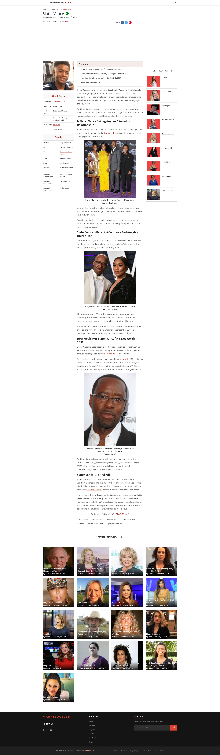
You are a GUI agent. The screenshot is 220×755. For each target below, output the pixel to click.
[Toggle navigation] (45, 3)
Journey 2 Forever (115, 524)
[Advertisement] (110, 43)
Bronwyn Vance (94, 490)
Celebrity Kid (97, 519)
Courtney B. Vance (129, 519)
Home (90, 721)
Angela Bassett (112, 519)
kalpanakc (65, 21)
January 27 (57, 102)
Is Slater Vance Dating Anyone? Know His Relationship (102, 69)
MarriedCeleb (56, 716)
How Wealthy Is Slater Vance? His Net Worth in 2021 (101, 78)
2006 (63, 102)
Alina (47, 574)
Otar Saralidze (109, 133)
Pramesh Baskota (85, 668)
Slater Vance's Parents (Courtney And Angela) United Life (103, 74)
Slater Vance (83, 519)
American (56, 125)
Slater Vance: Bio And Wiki (91, 82)
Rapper (81, 524)
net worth (124, 359)
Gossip (91, 734)
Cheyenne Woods (110, 354)
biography (54, 10)
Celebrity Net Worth (96, 524)
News (90, 742)
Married (61, 2)
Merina (82, 574)
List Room (92, 738)
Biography (92, 730)
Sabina (150, 668)
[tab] (110, 64)
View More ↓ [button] (58, 129)
